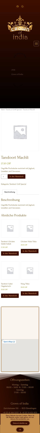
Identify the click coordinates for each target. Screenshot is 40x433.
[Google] (22, 6)
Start (2, 110)
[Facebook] (17, 6)
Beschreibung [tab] (9, 192)
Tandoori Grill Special (14, 110)
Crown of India (17, 74)
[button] (36, 43)
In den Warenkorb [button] (10, 253)
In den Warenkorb (16, 176)
